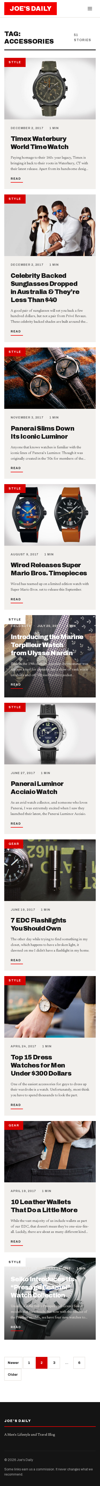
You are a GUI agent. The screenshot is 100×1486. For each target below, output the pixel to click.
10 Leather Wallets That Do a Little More (44, 1206)
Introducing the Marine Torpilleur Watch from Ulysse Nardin (47, 645)
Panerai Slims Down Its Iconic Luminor (42, 432)
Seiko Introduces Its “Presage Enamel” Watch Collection (43, 1287)
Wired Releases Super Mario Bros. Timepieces (49, 569)
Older (13, 1375)
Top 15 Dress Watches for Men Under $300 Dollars (41, 1065)
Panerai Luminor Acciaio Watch (37, 787)
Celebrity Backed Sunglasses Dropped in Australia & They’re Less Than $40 (45, 287)
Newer (13, 1363)
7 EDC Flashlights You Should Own (38, 924)
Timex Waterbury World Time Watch (39, 142)
